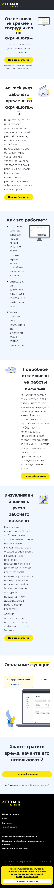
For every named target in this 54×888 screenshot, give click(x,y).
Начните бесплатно (18, 60)
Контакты (7, 823)
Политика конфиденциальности (19, 837)
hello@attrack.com (9, 827)
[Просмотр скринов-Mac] (44, 22)
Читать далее (12, 684)
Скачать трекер (10, 814)
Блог (4, 819)
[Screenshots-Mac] (39, 233)
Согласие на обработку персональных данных (23, 842)
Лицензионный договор (15, 849)
